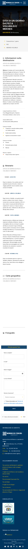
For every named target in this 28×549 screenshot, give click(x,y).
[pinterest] (13, 546)
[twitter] (17, 546)
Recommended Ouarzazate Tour (10, 479)
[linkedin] (11, 546)
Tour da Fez (5, 476)
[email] (5, 546)
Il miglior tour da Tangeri (8, 484)
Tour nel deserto (6, 487)
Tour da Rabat (6, 482)
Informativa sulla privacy (16, 403)
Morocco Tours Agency (14, 539)
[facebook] (8, 546)
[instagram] (23, 546)
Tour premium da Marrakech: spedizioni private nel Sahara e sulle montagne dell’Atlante (12, 467)
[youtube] (20, 546)
